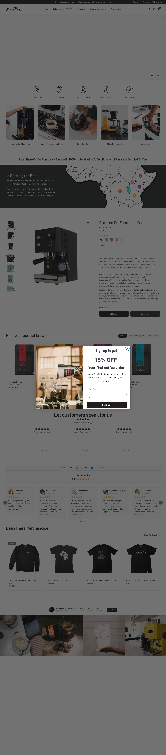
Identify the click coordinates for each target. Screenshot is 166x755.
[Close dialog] (127, 349)
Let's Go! (106, 404)
